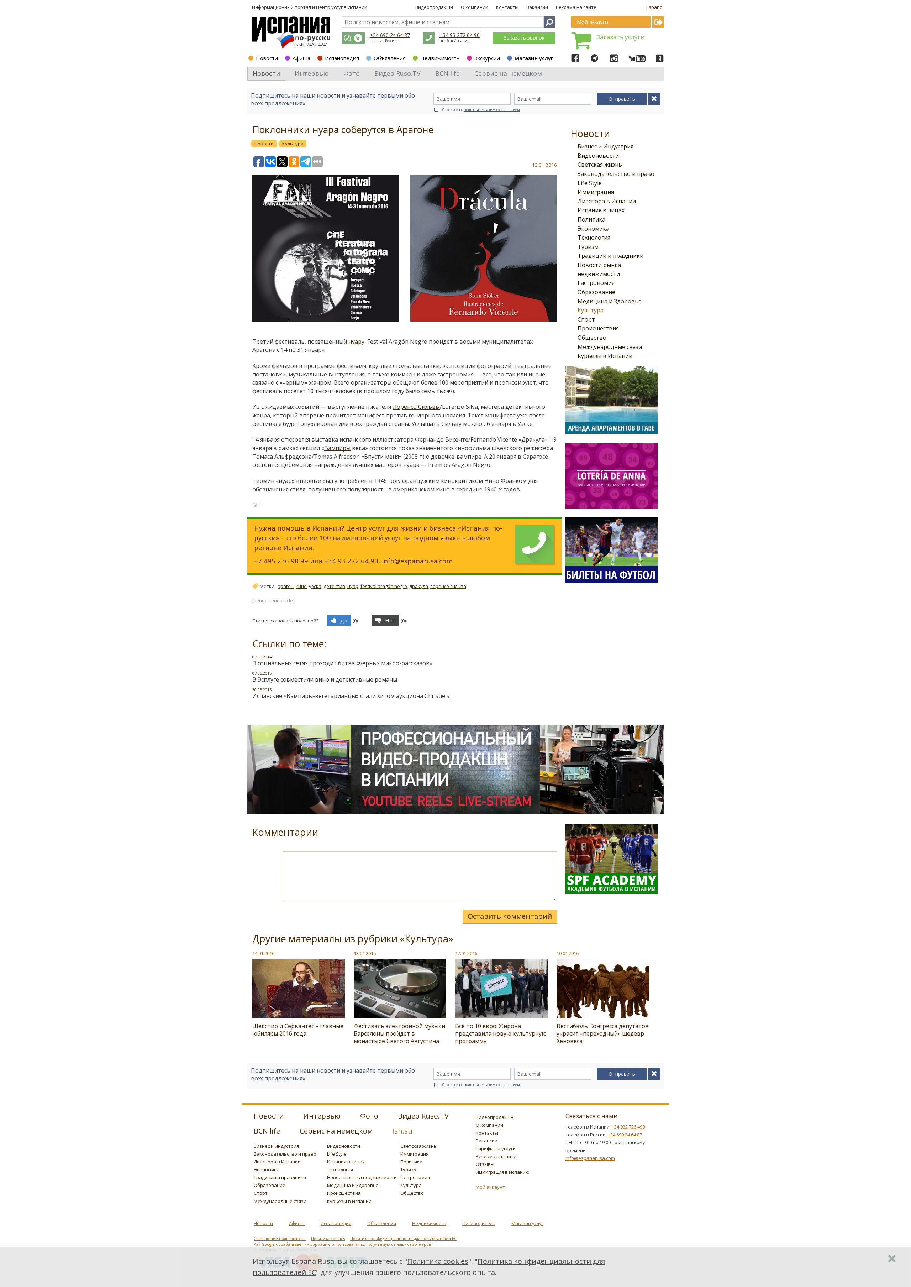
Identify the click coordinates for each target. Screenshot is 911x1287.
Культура (591, 310)
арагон (286, 586)
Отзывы (485, 1164)
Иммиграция (596, 192)
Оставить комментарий (510, 916)
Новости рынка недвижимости (362, 1177)
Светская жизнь (600, 164)
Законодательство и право (616, 174)
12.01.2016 (466, 953)
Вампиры (337, 448)
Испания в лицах (601, 210)
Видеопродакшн (434, 7)
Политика (591, 219)
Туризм (588, 247)
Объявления (390, 58)
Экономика (593, 229)
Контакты (507, 7)
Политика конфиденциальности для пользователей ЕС (403, 1238)
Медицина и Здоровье (610, 301)
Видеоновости (598, 156)
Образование (596, 292)
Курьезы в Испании (605, 356)
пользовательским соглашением (492, 109)
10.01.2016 (568, 953)
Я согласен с (481, 109)
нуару (356, 341)
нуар (352, 586)
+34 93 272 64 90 (459, 35)
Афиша (301, 58)
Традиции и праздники (610, 256)
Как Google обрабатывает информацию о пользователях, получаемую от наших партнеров (342, 1244)
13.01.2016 (365, 953)
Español (655, 7)
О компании (474, 7)
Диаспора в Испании (607, 201)
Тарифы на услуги (496, 1148)
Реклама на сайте (576, 7)
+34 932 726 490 (628, 1127)
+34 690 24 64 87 (390, 35)
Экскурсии (487, 58)
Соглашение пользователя (280, 1238)
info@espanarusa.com (417, 560)
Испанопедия (342, 58)
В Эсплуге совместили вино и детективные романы (324, 679)
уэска (315, 586)
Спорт (586, 319)
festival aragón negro (383, 586)
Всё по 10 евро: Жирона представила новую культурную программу (501, 1033)
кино (301, 586)
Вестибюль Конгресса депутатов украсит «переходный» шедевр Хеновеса (603, 1033)
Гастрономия (596, 283)
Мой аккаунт (490, 1187)
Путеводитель (478, 1223)
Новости (267, 58)
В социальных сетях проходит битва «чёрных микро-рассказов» (342, 663)
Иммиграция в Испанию (503, 1172)
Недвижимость (440, 58)
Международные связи (610, 347)
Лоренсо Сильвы (416, 407)
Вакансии (537, 7)
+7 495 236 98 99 (281, 560)
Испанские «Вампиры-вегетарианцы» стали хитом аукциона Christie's (350, 696)
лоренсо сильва (448, 586)
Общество (592, 338)
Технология (594, 237)
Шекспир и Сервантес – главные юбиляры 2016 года (297, 1029)
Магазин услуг (534, 58)
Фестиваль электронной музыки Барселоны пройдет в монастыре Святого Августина (399, 1033)
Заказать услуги (620, 37)
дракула (418, 586)
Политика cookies (328, 1238)
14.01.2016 (263, 953)
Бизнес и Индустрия (605, 146)
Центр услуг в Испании (341, 7)
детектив (334, 586)
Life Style (590, 183)
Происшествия (598, 328)
